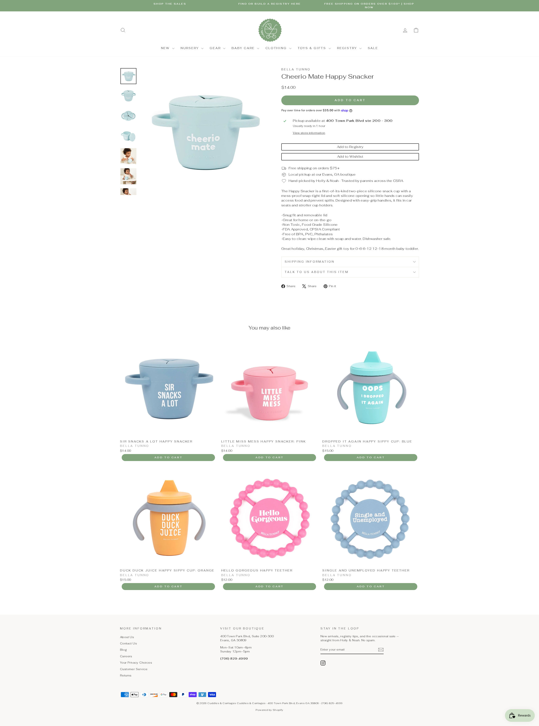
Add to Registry (350, 147)
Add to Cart (168, 457)
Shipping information (310, 262)
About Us (127, 637)
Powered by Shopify (269, 710)
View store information (309, 133)
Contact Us (128, 643)
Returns (126, 675)
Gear (216, 48)
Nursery (190, 48)
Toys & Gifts (313, 48)
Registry (347, 48)
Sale (373, 48)
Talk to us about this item (317, 272)
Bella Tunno (296, 69)
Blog (123, 650)
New (166, 48)
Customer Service (133, 669)
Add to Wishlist (350, 156)
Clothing (276, 48)
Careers (126, 656)
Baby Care (244, 48)
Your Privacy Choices (136, 662)
